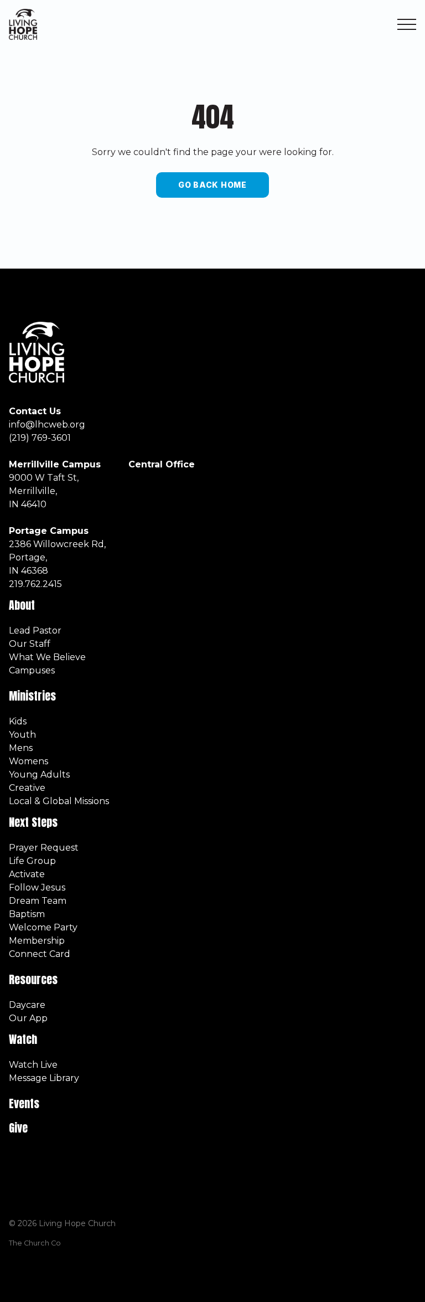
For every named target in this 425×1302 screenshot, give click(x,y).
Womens (28, 761)
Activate (27, 874)
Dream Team (37, 901)
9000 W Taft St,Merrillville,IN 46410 (44, 491)
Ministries (34, 695)
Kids (18, 721)
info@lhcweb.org (47, 424)
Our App (28, 1018)
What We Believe (47, 657)
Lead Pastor (35, 630)
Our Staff (29, 644)
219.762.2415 (35, 584)
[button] (406, 24)
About (22, 605)
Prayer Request (44, 847)
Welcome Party (43, 927)
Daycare (27, 1005)
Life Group (32, 861)
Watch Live (33, 1064)
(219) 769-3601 (40, 438)
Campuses (32, 670)
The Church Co (35, 1243)
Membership (37, 940)
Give (18, 1127)
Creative (27, 788)
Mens (21, 748)
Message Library (44, 1078)
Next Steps (33, 822)
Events (24, 1103)
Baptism (27, 914)
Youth (22, 734)
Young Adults (39, 774)
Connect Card (39, 954)
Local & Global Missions (59, 801)
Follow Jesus (37, 887)
